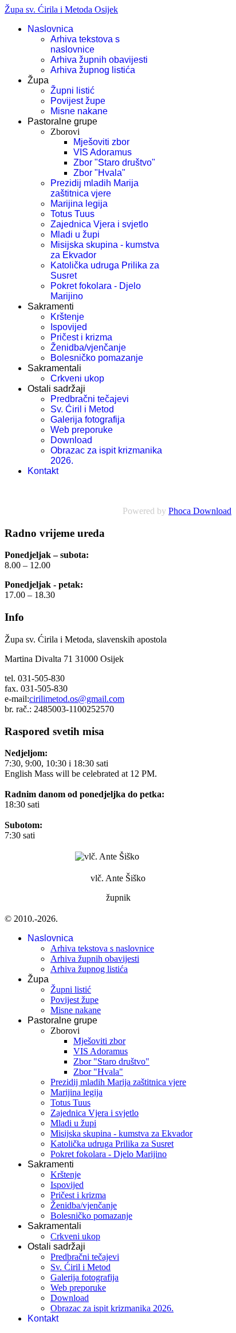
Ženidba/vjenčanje (88, 347)
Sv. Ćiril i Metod (82, 409)
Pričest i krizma (81, 337)
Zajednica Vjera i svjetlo (99, 224)
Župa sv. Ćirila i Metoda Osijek (61, 9)
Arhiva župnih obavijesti (99, 60)
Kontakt (42, 471)
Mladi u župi (75, 234)
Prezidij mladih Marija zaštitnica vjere (94, 188)
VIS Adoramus (102, 152)
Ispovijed (68, 327)
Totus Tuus (72, 214)
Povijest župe (77, 101)
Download (71, 440)
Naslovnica (50, 29)
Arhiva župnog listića (92, 70)
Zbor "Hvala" (99, 173)
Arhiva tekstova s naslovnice (85, 44)
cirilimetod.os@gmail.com (76, 699)
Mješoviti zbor (101, 142)
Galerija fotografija (87, 419)
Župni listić (72, 90)
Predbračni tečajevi (89, 399)
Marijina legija (79, 203)
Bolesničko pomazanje (96, 358)
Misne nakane (79, 111)
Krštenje (67, 317)
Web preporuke (81, 430)
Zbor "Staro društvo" (114, 162)
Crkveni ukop (77, 378)
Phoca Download (199, 511)
